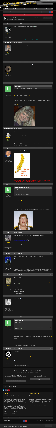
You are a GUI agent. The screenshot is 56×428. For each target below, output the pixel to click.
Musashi (8, 253)
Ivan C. (8, 232)
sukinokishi (11, 19)
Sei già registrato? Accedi (39, 8)
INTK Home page (8, 8)
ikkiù (8, 274)
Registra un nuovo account (16, 380)
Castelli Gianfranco (8, 62)
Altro (24, 8)
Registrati (48, 8)
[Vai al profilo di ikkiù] (8, 281)
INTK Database (17, 8)
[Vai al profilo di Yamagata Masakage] (8, 135)
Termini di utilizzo (15, 426)
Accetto (49, 425)
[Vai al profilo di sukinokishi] (5, 18)
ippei (8, 148)
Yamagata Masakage (8, 128)
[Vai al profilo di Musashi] (8, 260)
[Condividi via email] (7, 390)
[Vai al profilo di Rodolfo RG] (8, 354)
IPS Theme (5, 420)
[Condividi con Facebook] (5, 390)
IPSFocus (10, 420)
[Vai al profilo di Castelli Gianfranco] (8, 69)
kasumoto (8, 82)
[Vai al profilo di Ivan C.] (8, 238)
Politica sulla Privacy (10, 421)
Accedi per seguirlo (38, 17)
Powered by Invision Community (47, 421)
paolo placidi (8, 42)
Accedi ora (40, 379)
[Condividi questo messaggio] (50, 23)
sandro (8, 295)
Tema (4, 421)
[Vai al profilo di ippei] (8, 154)
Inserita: (18, 42)
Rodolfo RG (8, 348)
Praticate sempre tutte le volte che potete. (21, 365)
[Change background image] (52, 9)
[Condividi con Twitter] (3, 390)
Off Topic (22, 19)
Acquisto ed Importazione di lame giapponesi (28, 14)
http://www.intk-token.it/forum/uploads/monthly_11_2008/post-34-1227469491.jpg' (33, 270)
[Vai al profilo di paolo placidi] (8, 48)
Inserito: (18, 23)
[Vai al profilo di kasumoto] (8, 89)
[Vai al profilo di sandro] (8, 302)
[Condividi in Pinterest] (9, 390)
